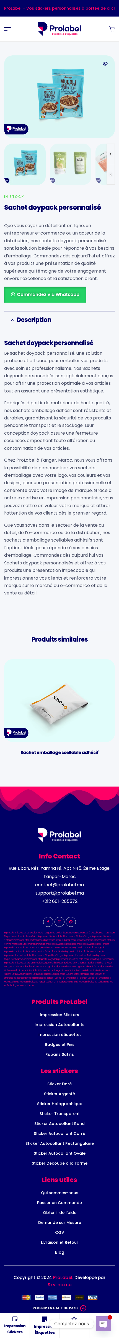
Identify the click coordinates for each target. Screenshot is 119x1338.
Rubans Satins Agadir (14, 974)
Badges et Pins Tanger (75, 962)
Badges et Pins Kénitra (85, 966)
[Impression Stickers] (15, 1319)
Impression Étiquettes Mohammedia (22, 962)
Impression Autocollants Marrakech (55, 947)
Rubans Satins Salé (34, 974)
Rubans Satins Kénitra (54, 974)
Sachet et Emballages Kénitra (89, 981)
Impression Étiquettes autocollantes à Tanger (27, 932)
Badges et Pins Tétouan (100, 962)
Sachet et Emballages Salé (60, 981)
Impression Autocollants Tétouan (20, 947)
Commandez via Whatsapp (48, 294)
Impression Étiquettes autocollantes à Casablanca (77, 932)
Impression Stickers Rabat (51, 936)
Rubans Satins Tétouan (73, 970)
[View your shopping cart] (112, 29)
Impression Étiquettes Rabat (18, 955)
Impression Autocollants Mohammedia (84, 951)
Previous (111, 174)
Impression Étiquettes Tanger (48, 955)
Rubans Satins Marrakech (97, 970)
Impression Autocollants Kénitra (49, 951)
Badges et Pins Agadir (42, 966)
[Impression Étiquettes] (45, 1319)
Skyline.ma (60, 1285)
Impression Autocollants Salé (18, 951)
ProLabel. (63, 1277)
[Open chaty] (103, 1323)
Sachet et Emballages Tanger (38, 977)
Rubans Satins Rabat (29, 970)
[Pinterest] (71, 922)
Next (111, 154)
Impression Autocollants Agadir (88, 947)
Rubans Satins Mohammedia (80, 974)
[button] (105, 63)
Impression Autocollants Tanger (93, 944)
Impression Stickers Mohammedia (28, 944)
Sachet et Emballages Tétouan (71, 977)
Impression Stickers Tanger (78, 936)
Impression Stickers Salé (83, 940)
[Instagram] (59, 922)
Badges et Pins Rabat (52, 962)
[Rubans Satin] (74, 1319)
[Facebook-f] (48, 922)
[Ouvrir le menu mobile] (7, 29)
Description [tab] (34, 320)
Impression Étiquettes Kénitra (98, 959)
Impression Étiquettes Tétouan (80, 955)
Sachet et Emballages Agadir (30, 981)
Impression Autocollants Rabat (61, 944)
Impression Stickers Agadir (57, 940)
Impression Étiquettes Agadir (41, 959)
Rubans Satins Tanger (50, 970)
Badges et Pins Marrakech (17, 966)
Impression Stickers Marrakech (29, 940)
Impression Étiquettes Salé (69, 959)
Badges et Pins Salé (64, 966)
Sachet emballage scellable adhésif (59, 752)
